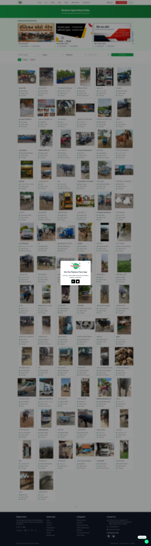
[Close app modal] (89, 263)
